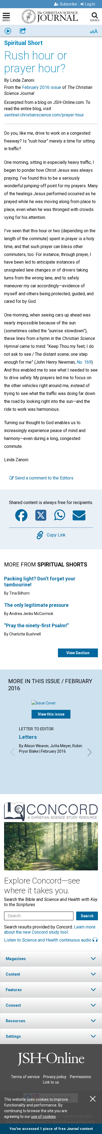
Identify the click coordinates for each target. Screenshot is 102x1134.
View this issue (51, 714)
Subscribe (68, 4)
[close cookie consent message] (92, 1099)
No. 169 (84, 362)
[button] (51, 958)
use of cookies (43, 1116)
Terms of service (25, 1077)
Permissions (80, 1077)
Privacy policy (54, 1077)
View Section (77, 653)
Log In (90, 4)
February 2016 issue (41, 87)
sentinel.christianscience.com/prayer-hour (44, 114)
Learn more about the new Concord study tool (49, 929)
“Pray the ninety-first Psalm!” (36, 625)
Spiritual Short (23, 43)
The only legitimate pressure (36, 605)
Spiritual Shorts (62, 564)
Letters (28, 737)
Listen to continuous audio (48, 940)
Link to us (51, 1082)
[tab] (51, 958)
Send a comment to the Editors (43, 478)
